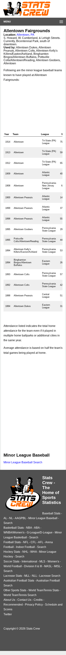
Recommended (13, 604)
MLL (27, 575)
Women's (53, 561)
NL (11, 518)
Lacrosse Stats (13, 575)
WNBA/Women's (14, 532)
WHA (33, 551)
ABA (37, 527)
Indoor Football (25, 546)
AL (5, 518)
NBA (29, 527)
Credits (38, 599)
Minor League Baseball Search (23, 462)
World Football (13, 566)
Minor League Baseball (42, 518)
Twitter (8, 614)
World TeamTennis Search (20, 595)
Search (8, 522)
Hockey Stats (12, 551)
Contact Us (24, 599)
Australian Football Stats (19, 580)
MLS (42, 561)
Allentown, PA (25, 34)
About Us (9, 599)
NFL (25, 542)
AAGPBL (20, 518)
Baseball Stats (51, 513)
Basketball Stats (14, 527)
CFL (33, 542)
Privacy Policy (34, 604)
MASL (48, 566)
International (29, 561)
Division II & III (33, 566)
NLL (34, 575)
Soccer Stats (11, 561)
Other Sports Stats (15, 590)
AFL (40, 542)
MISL (57, 566)
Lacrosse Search (49, 575)
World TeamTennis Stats (44, 590)
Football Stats (12, 542)
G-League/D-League (39, 532)
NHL (25, 551)
